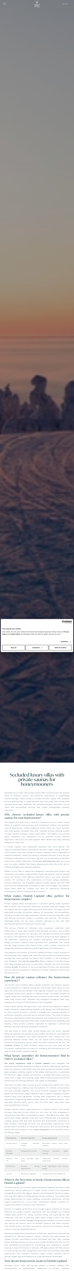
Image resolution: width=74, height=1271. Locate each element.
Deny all (13, 648)
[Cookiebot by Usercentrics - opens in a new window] (63, 621)
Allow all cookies (60, 648)
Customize (64, 641)
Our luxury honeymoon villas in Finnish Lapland (27, 1063)
